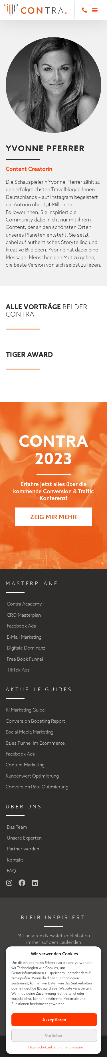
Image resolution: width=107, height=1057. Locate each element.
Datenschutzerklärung (45, 1047)
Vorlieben (54, 1035)
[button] (94, 10)
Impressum (74, 1047)
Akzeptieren (54, 1019)
